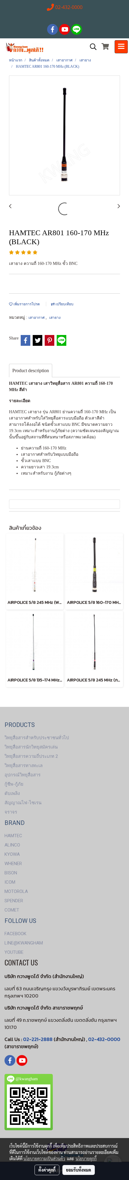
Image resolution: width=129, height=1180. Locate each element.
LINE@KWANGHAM (23, 943)
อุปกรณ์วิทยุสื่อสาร (22, 775)
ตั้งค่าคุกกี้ (47, 1170)
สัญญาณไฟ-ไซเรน (22, 802)
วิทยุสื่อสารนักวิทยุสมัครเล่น (31, 747)
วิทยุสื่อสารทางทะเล (23, 765)
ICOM (9, 882)
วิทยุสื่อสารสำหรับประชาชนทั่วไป (36, 737)
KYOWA (12, 854)
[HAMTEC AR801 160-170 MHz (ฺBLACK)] (64, 136)
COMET (11, 910)
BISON (10, 873)
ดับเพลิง (12, 793)
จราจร (10, 812)
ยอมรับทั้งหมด (78, 1170)
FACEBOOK (15, 933)
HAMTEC (13, 835)
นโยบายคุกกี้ (86, 1158)
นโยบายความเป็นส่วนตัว (44, 1158)
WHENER (13, 863)
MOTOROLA (16, 891)
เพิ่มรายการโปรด (26, 304)
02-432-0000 (104, 1039)
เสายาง (55, 318)
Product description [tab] (30, 370)
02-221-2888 (37, 1039)
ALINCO (12, 845)
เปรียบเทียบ (64, 304)
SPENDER (13, 900)
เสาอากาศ (37, 318)
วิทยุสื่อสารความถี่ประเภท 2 (31, 756)
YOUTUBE (13, 952)
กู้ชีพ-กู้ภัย (13, 784)
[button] (91, 46)
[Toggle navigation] (121, 46)
